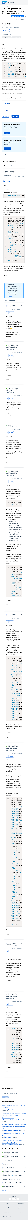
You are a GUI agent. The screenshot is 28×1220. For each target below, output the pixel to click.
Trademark (7, 1212)
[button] (3, 30)
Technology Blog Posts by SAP (11, 1130)
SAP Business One (16, 37)
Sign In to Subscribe (17, 16)
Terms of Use (21, 1203)
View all (4, 1190)
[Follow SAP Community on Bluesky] (12, 1199)
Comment (15, 116)
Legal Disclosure (21, 1207)
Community (11, 2)
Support (21, 1212)
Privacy (7, 1203)
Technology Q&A (6, 6)
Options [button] (25, 16)
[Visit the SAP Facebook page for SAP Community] (9, 1199)
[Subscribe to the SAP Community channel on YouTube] (15, 1199)
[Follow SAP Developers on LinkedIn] (18, 1199)
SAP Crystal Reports (6, 37)
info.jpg (7, 103)
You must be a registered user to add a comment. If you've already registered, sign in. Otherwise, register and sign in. (14, 289)
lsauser (9, 23)
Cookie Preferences (7, 1216)
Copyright (7, 1207)
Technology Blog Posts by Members (13, 1109)
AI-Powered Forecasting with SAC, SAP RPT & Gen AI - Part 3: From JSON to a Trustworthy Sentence (14, 1116)
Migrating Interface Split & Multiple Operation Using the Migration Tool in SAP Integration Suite (14, 1126)
